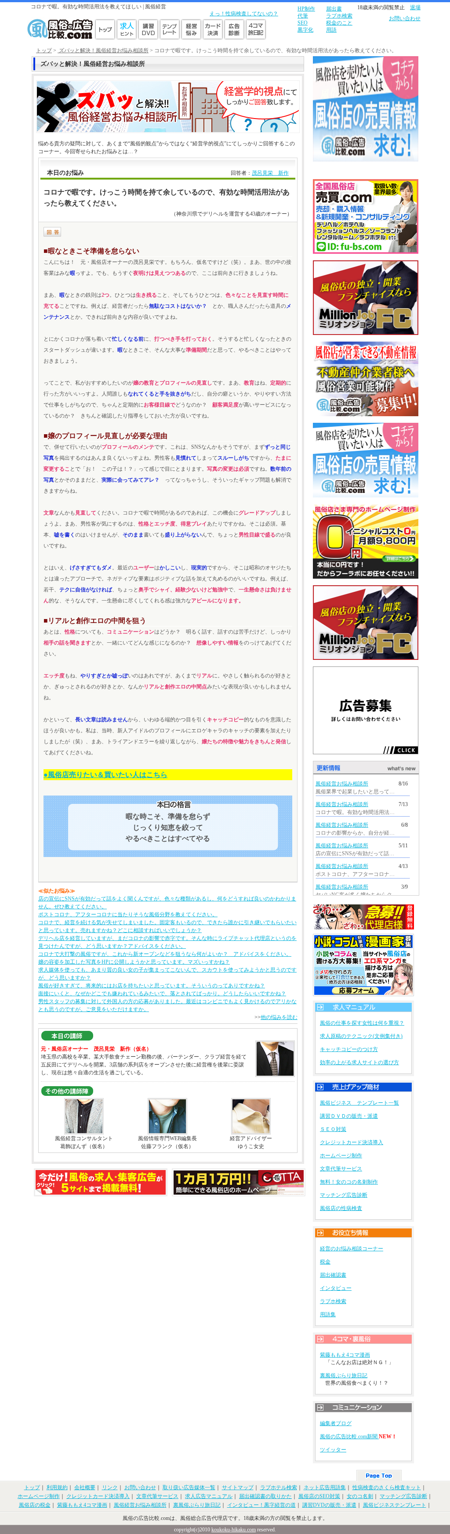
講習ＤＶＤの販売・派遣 (349, 1116)
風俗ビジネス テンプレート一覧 (359, 1103)
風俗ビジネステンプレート (394, 1505)
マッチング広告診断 (343, 1195)
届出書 (334, 9)
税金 (325, 1262)
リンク (110, 1487)
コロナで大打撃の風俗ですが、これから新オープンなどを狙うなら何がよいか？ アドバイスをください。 (164, 954)
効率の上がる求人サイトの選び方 (359, 1062)
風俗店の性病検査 (341, 1208)
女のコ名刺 (360, 1496)
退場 (415, 7)
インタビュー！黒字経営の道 (261, 1505)
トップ (44, 50)
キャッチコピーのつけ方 (349, 1049)
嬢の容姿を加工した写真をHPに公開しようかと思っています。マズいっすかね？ (134, 962)
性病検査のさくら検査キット (386, 1487)
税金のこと (339, 23)
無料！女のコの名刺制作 (349, 1182)
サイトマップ (238, 1487)
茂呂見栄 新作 (270, 173)
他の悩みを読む (279, 1017)
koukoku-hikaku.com (233, 1530)
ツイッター (333, 1450)
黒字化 (305, 30)
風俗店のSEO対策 (319, 1496)
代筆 (303, 16)
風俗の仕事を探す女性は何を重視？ (362, 1023)
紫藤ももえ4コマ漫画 (345, 1355)
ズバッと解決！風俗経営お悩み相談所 (103, 50)
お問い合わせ (405, 18)
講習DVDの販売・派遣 (329, 1505)
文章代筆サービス (341, 1169)
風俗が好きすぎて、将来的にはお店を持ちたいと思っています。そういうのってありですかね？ (151, 986)
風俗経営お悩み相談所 (342, 784)
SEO (303, 23)
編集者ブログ (336, 1423)
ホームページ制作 (341, 1155)
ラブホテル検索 (278, 1487)
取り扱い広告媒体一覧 (189, 1487)
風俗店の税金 (35, 1505)
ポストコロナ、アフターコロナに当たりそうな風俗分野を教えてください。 (128, 914)
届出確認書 (333, 1275)
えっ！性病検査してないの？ (244, 14)
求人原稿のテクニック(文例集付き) (361, 1036)
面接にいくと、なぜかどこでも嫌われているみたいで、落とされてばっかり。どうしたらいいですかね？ (162, 993)
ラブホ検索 (339, 16)
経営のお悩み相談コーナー (351, 1249)
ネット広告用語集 (325, 1487)
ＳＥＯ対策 (333, 1129)
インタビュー (336, 1288)
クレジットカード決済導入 (351, 1142)
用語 (331, 30)
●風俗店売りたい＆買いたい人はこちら (105, 774)
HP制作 (306, 9)
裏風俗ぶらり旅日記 (343, 1375)
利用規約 (57, 1487)
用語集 (328, 1314)
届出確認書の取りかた (265, 1496)
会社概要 (84, 1487)
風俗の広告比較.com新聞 (349, 1436)
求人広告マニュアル (208, 1496)
